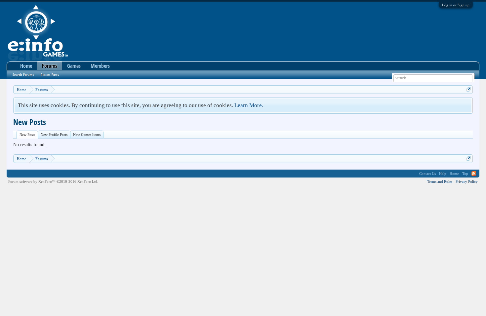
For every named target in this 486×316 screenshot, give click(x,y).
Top (465, 174)
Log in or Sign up (455, 5)
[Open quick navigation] (468, 89)
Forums (49, 65)
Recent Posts (50, 74)
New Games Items (87, 135)
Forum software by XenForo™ (53, 181)
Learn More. (248, 105)
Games (74, 65)
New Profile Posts (54, 135)
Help (442, 174)
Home (26, 65)
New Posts (27, 135)
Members (100, 65)
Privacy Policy (467, 181)
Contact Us (427, 174)
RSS (473, 173)
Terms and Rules (439, 181)
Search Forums (23, 74)
